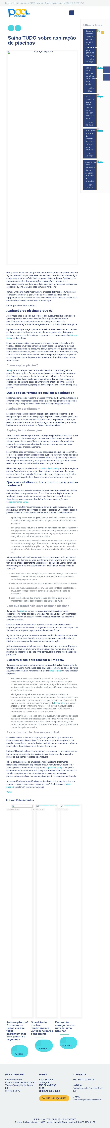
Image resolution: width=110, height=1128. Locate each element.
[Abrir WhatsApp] (103, 1120)
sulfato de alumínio (49, 468)
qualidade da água (56, 767)
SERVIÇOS (44, 1082)
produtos (23, 611)
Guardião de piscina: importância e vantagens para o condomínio (42, 1028)
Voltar (9, 792)
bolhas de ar (59, 703)
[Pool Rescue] (19, 12)
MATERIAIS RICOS (47, 1085)
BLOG (41, 1088)
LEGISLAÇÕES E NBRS (49, 1091)
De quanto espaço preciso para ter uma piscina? (65, 1026)
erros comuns (55, 671)
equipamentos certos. (19, 502)
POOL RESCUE (46, 1079)
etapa (11, 370)
